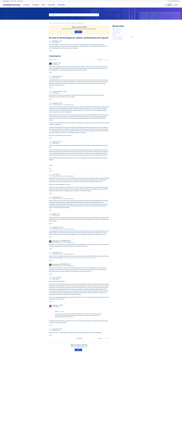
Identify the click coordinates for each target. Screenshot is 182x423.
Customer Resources (117, 31)
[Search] (165, 5)
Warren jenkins (55, 142)
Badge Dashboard (116, 33)
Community (6, 1)
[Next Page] (106, 59)
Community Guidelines (117, 39)
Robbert (54, 214)
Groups (114, 35)
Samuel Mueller (55, 241)
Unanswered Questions (122, 37)
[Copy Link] (58, 42)
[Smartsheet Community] (11, 5)
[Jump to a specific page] (108, 59)
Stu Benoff (54, 103)
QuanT (53, 277)
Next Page (79, 338)
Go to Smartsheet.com (173, 1)
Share (50, 51)
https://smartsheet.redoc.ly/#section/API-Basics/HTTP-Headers (79, 258)
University (20, 1)
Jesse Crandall (55, 252)
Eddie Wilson (55, 41)
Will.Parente (55, 305)
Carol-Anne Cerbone (57, 91)
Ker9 (53, 174)
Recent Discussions (116, 29)
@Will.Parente (54, 332)
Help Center (13, 1)
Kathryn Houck (55, 76)
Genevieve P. (69, 176)
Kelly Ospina (55, 227)
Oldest (54, 59)
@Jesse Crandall (53, 268)
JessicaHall (54, 63)
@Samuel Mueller (53, 256)
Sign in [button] (78, 32)
